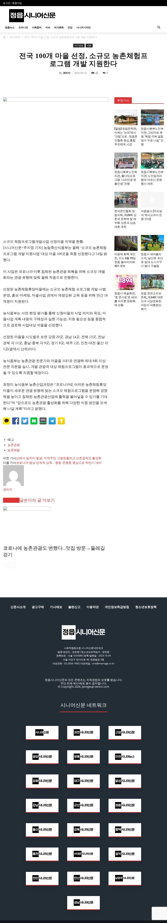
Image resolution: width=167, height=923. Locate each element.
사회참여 (37, 27)
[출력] (113, 82)
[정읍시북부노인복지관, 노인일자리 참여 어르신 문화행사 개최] (152, 160)
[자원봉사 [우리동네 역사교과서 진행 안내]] (152, 200)
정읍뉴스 (10, 27)
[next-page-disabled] (12, 565)
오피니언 (23, 27)
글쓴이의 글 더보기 (37, 500)
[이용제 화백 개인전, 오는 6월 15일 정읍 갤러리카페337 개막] (126, 243)
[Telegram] (93, 82)
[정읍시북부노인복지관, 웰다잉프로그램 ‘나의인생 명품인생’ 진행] (126, 160)
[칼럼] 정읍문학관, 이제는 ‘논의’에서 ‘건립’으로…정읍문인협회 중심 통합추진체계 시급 (125, 136)
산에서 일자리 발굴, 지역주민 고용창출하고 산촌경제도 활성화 (58, 458)
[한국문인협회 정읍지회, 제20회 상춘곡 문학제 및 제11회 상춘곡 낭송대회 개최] (126, 200)
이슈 (47, 27)
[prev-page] (5, 565)
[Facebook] (63, 82)
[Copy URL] (103, 82)
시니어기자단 (83, 27)
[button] (159, 27)
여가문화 (59, 27)
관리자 (66, 72)
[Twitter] (73, 82)
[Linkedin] (83, 82)
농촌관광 (14, 445)
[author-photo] (13, 485)
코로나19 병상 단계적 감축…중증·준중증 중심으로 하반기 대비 (59, 462)
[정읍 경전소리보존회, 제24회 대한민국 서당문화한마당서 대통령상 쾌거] (152, 282)
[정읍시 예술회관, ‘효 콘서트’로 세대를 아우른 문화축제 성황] (126, 282)
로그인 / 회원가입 (12, 3)
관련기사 (11, 500)
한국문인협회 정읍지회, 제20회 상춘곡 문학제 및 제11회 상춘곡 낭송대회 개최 (125, 218)
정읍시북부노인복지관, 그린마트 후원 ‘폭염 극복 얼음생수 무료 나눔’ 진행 (152, 136)
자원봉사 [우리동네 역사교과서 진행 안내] (151, 215)
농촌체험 (14, 450)
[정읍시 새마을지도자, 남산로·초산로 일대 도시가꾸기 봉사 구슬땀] (152, 243)
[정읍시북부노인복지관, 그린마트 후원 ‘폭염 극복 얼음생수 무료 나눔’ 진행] (152, 117)
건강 (70, 27)
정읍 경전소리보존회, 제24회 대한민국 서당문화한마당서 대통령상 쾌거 (152, 301)
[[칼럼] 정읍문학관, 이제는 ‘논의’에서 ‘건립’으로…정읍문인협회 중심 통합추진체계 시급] (126, 117)
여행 (89, 45)
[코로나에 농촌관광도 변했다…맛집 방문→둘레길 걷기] (55, 522)
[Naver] (53, 82)
